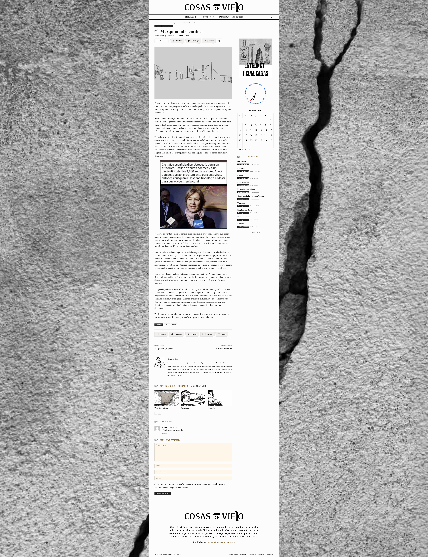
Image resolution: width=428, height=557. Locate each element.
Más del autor (199, 386)
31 (245, 145)
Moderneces (237, 17)
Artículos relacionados (174, 386)
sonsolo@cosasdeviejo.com (221, 541)
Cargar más (254, 232)
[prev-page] (155, 413)
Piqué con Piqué (243, 182)
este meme (203, 103)
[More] (219, 41)
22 (271, 135)
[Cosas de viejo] (214, 7)
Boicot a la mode (243, 217)
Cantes (240, 175)
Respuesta (164, 433)
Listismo (240, 224)
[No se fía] (220, 398)
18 (251, 135)
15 (271, 130)
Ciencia (167, 324)
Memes (174, 324)
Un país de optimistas (223, 349)
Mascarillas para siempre (246, 189)
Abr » (247, 149)
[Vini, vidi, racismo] (166, 398)
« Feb (240, 149)
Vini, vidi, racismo (161, 408)
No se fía (211, 408)
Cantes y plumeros (175, 23)
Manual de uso (233, 554)
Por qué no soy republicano (164, 349)
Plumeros (241, 168)
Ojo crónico (208, 17)
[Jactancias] (193, 398)
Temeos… (241, 203)
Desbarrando (191, 17)
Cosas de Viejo (162, 36)
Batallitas (224, 17)
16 (240, 135)
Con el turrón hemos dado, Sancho (250, 196)
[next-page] (159, 413)
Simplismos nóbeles (244, 210)
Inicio (156, 23)
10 (245, 130)
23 (240, 140)
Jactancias (185, 408)
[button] (271, 16)
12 (256, 130)
